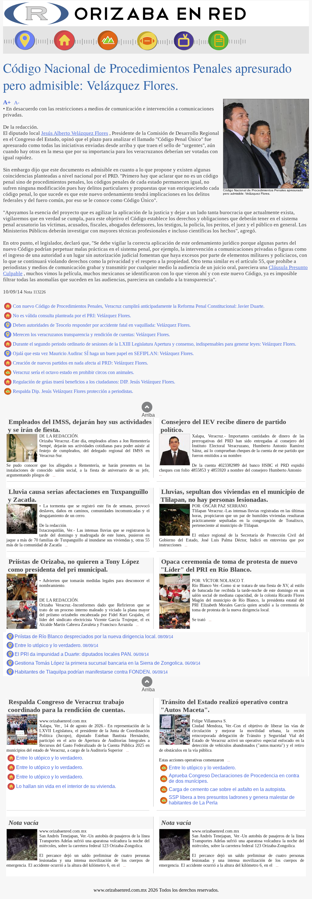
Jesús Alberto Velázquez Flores (74, 133)
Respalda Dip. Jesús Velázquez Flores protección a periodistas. (73, 391)
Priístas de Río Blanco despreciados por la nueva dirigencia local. (94, 636)
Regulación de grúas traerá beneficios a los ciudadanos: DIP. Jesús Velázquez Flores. (94, 381)
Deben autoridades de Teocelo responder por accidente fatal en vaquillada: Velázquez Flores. (102, 325)
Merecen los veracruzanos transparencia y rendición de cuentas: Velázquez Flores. (91, 334)
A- (17, 103)
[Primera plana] (23, 40)
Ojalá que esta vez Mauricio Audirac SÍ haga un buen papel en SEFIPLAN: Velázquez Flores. (103, 353)
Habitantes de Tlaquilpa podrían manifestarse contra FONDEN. (91, 671)
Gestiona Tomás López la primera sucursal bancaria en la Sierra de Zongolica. (107, 663)
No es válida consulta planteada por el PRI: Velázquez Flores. (72, 315)
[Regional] (102, 40)
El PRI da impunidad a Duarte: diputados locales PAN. (82, 654)
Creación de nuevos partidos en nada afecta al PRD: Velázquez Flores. (80, 362)
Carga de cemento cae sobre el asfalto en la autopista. (227, 789)
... (53, 475)
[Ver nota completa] (21, 460)
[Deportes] (141, 40)
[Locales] (62, 40)
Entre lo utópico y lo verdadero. (56, 645)
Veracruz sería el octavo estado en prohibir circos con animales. (73, 372)
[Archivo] (224, 40)
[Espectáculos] (181, 40)
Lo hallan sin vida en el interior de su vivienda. (66, 786)
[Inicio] (125, 24)
